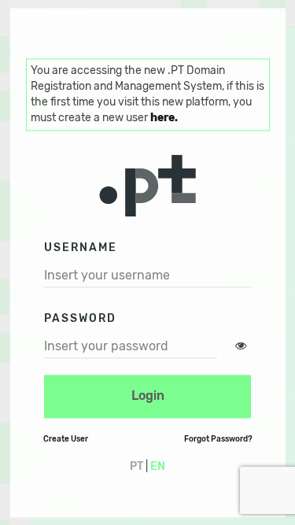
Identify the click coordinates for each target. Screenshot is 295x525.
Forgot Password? (218, 439)
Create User (65, 439)
